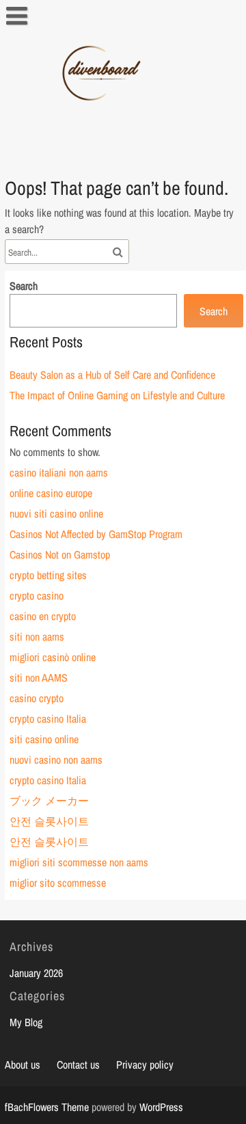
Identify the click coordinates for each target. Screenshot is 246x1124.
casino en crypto (43, 616)
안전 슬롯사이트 (49, 821)
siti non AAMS (39, 677)
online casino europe (51, 492)
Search (24, 285)
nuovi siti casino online (56, 513)
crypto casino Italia (48, 718)
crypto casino (37, 595)
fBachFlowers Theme (47, 1106)
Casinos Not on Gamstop (60, 554)
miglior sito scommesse (58, 882)
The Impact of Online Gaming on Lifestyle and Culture (117, 395)
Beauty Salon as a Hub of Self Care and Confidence (112, 374)
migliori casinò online (53, 657)
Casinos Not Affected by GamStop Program (96, 533)
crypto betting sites (48, 575)
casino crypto (37, 698)
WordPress (161, 1106)
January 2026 (36, 972)
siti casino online (44, 739)
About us (22, 1064)
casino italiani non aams (59, 472)
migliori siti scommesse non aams (79, 862)
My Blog (26, 1022)
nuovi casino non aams (56, 759)
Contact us (78, 1064)
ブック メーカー (49, 800)
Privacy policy (145, 1064)
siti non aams (37, 636)
